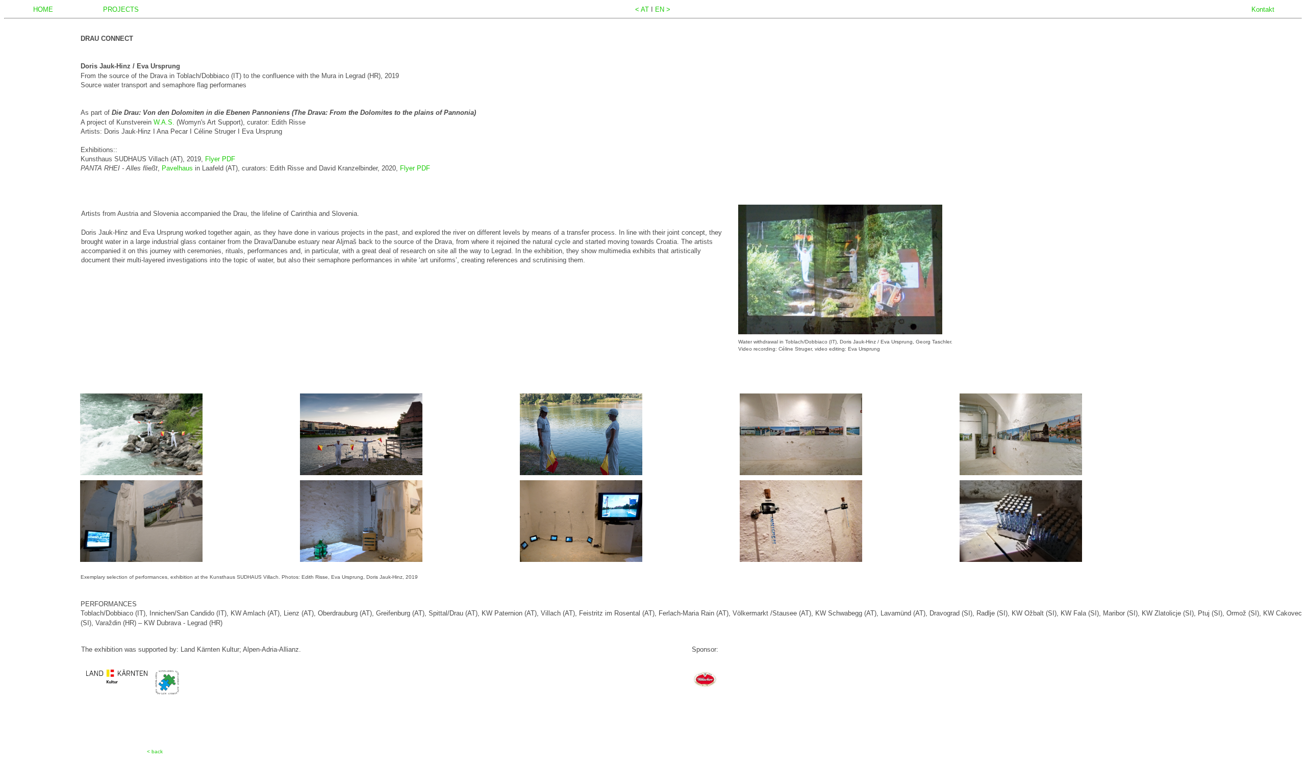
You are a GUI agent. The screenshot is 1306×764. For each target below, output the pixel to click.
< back (155, 751)
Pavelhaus (178, 168)
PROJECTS (121, 9)
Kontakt (1262, 9)
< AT (643, 9)
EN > (662, 9)
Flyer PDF (220, 159)
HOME (43, 9)
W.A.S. (165, 122)
